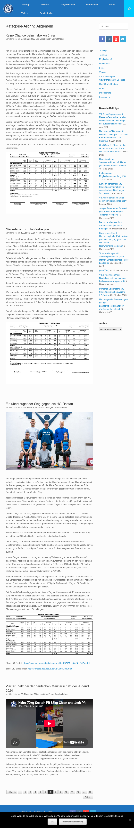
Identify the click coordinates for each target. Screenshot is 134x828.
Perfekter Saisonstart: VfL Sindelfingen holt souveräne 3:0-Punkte (112, 292)
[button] (129, 8)
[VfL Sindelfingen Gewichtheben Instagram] (109, 39)
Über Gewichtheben (108, 83)
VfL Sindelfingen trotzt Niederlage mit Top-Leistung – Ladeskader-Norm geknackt (113, 278)
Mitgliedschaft (68, 4)
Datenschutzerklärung (72, 821)
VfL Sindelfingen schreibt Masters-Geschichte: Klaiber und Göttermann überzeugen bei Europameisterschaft (112, 119)
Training (25, 4)
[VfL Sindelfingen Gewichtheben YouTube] (116, 39)
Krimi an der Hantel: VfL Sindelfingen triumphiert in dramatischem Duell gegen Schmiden (111, 188)
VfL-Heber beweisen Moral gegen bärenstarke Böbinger (112, 199)
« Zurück (12, 792)
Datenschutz (105, 92)
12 (78, 792)
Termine (45, 4)
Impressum (104, 97)
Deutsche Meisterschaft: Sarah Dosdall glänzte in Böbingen (110, 225)
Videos (24, 13)
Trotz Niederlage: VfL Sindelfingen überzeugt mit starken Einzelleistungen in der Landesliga (113, 258)
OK (52, 821)
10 (66, 792)
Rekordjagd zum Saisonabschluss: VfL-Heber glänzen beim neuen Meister (112, 162)
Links (101, 88)
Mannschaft (92, 4)
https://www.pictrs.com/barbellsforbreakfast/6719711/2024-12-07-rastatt (56, 663)
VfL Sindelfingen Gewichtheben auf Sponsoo (112, 78)
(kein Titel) (104, 270)
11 (72, 792)
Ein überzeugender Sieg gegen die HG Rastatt (39, 403)
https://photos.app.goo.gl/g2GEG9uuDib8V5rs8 (50, 668)
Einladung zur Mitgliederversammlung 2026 (112, 174)
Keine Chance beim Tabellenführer (30, 35)
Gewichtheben (47, 13)
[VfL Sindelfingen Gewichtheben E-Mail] (123, 39)
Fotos (112, 4)
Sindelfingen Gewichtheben (52, 38)
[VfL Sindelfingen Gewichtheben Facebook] (102, 39)
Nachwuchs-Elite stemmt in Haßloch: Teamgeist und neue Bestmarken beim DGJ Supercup (113, 136)
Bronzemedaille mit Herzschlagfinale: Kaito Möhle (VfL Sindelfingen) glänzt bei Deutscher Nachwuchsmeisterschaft (113, 239)
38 (90, 792)
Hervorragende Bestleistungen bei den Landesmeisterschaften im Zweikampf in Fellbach (113, 304)
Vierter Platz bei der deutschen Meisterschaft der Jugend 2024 (47, 688)
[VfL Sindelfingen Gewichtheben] (8, 9)
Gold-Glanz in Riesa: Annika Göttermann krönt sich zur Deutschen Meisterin (112, 148)
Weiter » (88, 797)
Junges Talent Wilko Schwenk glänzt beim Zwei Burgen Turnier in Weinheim (113, 211)
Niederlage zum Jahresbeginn (27, 229)
